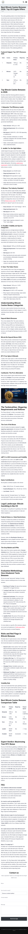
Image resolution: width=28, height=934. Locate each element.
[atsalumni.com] (3, 1)
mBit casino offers (20, 627)
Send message (14, 918)
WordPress (21, 929)
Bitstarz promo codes (10, 201)
